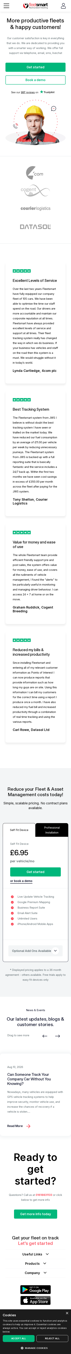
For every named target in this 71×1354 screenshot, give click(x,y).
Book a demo (35, 80)
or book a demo (21, 881)
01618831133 (44, 1195)
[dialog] (35, 1331)
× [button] (67, 1313)
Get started (35, 67)
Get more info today (35, 1214)
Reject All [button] (52, 1338)
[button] (35, 1348)
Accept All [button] (18, 1338)
